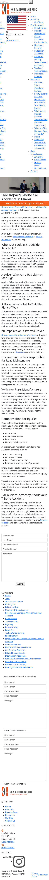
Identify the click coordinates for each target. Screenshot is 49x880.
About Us (35, 19)
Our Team (38, 22)
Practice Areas (37, 25)
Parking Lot (10, 604)
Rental (8, 595)
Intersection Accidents (15, 656)
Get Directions (7, 841)
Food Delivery (11, 635)
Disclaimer (43, 874)
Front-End (9, 630)
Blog (33, 151)
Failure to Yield (11, 607)
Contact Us (10, 820)
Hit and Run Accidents (15, 653)
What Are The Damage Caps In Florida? (40, 131)
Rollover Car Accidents (15, 664)
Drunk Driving (11, 627)
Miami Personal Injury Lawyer (22, 207)
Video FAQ (39, 139)
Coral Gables (40, 159)
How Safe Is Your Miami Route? (39, 105)
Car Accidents (40, 42)
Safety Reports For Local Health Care (41, 96)
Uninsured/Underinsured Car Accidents (23, 658)
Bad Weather (11, 618)
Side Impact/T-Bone (14, 601)
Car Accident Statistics (15, 650)
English (10, 29)
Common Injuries (13, 644)
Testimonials (40, 142)
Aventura (38, 157)
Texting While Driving (14, 633)
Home (33, 16)
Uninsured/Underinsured (16, 610)
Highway (9, 624)
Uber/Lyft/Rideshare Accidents (19, 667)
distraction (20, 352)
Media (37, 136)
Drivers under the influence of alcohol (18, 335)
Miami (37, 165)
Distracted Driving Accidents (18, 647)
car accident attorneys (23, 236)
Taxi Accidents (11, 621)
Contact (34, 171)
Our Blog (9, 818)
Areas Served (36, 154)
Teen (7, 598)
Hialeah (37, 162)
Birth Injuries (40, 28)
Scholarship (39, 148)
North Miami (40, 168)
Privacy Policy (35, 874)
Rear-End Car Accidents (15, 661)
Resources (35, 79)
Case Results (40, 145)
